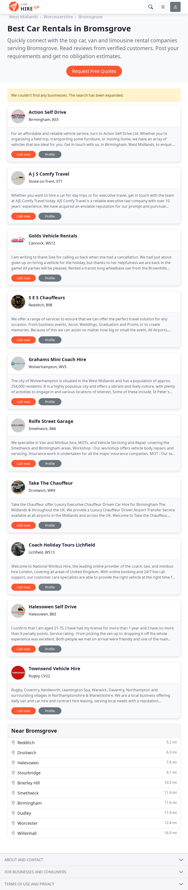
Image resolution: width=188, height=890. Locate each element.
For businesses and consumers (35, 871)
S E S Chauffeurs (47, 297)
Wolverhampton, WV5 (47, 366)
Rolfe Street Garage (51, 421)
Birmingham (96, 803)
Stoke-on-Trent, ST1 (45, 181)
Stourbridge (96, 773)
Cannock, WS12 (42, 243)
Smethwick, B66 (42, 428)
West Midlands (23, 16)
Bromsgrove (90, 16)
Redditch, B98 (40, 305)
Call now (23, 154)
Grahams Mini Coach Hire (57, 359)
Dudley (96, 813)
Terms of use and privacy (29, 884)
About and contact (24, 859)
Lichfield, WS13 (42, 552)
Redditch (96, 742)
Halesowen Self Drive (53, 607)
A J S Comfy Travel (49, 174)
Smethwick (96, 793)
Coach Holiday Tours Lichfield (62, 545)
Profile (50, 154)
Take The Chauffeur (51, 483)
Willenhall (96, 833)
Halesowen (96, 762)
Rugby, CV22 (39, 675)
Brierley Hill (96, 783)
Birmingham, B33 (43, 119)
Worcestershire (58, 16)
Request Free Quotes (94, 71)
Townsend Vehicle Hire (54, 668)
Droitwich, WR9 (42, 490)
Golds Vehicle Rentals (53, 236)
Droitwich (96, 752)
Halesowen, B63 (42, 614)
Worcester (96, 823)
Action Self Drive (47, 112)
